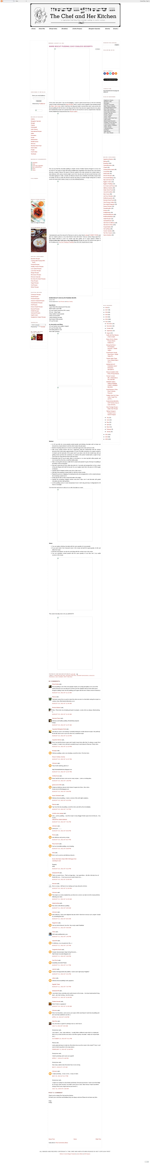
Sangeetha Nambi (56, 949)
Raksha (54, 804)
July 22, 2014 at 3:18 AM (60, 1088)
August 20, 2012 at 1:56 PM (61, 780)
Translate (42, 326)
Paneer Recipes (107, 206)
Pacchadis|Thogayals (108, 204)
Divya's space (73, 111)
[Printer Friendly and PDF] (97, 49)
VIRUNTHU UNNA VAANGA (59, 819)
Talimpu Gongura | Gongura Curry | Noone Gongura (111, 412)
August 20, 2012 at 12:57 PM (62, 771)
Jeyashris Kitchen (56, 739)
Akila (53, 852)
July (108, 417)
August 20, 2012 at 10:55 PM (62, 879)
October (109, 328)
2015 (106, 314)
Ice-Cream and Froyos (109, 186)
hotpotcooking (55, 903)
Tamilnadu (33, 154)
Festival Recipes (35, 264)
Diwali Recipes (35, 296)
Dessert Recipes (71, 675)
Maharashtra (34, 139)
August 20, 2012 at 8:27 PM (61, 839)
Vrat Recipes (34, 285)
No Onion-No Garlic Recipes (38, 279)
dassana (54, 883)
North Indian (34, 147)
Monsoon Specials (35, 276)
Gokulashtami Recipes (37, 302)
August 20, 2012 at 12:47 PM (62, 759)
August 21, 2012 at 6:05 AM (61, 908)
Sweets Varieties (107, 231)
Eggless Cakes (107, 181)
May (108, 422)
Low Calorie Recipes (36, 268)
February (109, 429)
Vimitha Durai (55, 776)
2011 (106, 434)
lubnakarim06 (55, 872)
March (108, 427)
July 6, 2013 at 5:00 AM (60, 1026)
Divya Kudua (55, 684)
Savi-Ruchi (55, 960)
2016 (106, 312)
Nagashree (55, 922)
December (109, 323)
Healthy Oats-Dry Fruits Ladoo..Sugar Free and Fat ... (112, 397)
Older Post (98, 1139)
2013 (106, 319)
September (110, 330)
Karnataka (33, 135)
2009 (106, 439)
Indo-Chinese (34, 129)
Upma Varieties (107, 235)
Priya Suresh (55, 843)
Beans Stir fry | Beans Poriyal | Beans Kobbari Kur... (112, 340)
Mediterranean (34, 141)
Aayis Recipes (69, 104)
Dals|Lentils (106, 173)
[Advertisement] (75, 34)
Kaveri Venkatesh (56, 795)
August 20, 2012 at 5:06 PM (61, 791)
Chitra (53, 931)
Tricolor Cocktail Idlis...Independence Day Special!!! (112, 377)
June (108, 420)
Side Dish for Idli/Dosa (109, 222)
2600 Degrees (87, 1153)
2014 (106, 317)
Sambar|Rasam (107, 220)
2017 (106, 310)
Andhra (33, 119)
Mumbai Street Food (36, 145)
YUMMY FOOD (94, 235)
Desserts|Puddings (83, 675)
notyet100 (54, 940)
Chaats (105, 167)
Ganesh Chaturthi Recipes (37, 300)
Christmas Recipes (36, 294)
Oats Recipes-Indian (108, 202)
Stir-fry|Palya (106, 229)
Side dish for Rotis (108, 224)
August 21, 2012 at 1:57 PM (61, 945)
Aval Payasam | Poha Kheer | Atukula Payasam (112, 391)
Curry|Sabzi (106, 171)
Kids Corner (59, 676)
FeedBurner (42, 103)
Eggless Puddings (108, 183)
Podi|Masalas (106, 212)
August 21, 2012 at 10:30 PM (62, 997)
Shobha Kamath (56, 1001)
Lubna (86, 235)
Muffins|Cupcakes (108, 198)
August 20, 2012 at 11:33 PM (62, 888)
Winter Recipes (35, 287)
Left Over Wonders (108, 196)
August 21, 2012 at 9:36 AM (61, 927)
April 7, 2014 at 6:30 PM (60, 1058)
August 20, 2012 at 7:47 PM (61, 809)
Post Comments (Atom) (62, 1142)
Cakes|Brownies (107, 165)
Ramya (54, 696)
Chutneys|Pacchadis (108, 169)
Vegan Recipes (35, 283)
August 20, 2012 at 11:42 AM (62, 714)
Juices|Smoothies (108, 192)
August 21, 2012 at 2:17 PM (61, 965)
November (109, 326)
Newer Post (52, 1139)
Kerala (32, 137)
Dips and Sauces (107, 179)
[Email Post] (77, 674)
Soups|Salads (107, 226)
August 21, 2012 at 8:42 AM (61, 918)
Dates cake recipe (55, 106)
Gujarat (33, 125)
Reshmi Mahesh (56, 707)
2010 (106, 436)
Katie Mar (54, 1021)
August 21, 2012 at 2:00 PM (61, 956)
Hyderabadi (34, 127)
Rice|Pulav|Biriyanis (108, 214)
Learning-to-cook (56, 860)
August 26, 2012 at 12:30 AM (62, 1006)
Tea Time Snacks (107, 233)
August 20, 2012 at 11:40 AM (62, 703)
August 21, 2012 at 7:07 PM (61, 986)
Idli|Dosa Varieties (108, 188)
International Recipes (36, 131)
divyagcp (54, 750)
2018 (106, 307)
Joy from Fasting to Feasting (66, 242)
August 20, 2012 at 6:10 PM (61, 800)
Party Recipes (34, 281)
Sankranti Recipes (35, 313)
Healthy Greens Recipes (37, 266)
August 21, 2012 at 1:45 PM (61, 936)
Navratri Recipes (35, 309)
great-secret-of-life (56, 784)
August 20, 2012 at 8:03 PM (61, 830)
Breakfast (105, 163)
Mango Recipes (35, 272)
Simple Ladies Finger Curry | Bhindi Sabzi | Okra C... (112, 360)
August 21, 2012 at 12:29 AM (62, 899)
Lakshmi (54, 969)
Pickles (105, 210)
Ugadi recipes (34, 315)
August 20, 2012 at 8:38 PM (61, 848)
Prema (54, 834)
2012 (106, 321)
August (109, 333)
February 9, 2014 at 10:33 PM (62, 1049)
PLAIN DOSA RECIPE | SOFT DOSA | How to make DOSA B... (112, 403)
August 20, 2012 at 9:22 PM (61, 868)
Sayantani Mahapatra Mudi (59, 729)
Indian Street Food (108, 190)
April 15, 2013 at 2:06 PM (60, 1017)
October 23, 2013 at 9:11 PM (62, 1038)
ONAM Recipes (35, 311)
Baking (105, 161)
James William (80, 1153)
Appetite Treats (56, 984)
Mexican (33, 143)
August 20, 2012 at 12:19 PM (62, 746)
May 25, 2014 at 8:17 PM (60, 1076)
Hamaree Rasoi (56, 718)
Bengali (33, 123)
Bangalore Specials (36, 121)
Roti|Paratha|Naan (108, 216)
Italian (32, 133)
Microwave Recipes (36, 274)
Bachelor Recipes (35, 258)
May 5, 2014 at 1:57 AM (60, 1067)
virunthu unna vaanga (57, 813)
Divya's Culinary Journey (58, 756)
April (108, 424)
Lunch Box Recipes (36, 270)
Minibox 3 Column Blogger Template (67, 1153)
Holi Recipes (34, 304)
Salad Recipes (107, 218)
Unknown (54, 763)
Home (75, 1139)
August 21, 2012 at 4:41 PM (61, 974)
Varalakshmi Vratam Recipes (38, 317)
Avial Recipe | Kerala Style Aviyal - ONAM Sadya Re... (112, 354)
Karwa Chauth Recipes (37, 306)
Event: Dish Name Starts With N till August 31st (64, 859)
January (109, 431)
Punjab (32, 149)
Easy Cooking (70, 301)
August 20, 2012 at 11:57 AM (62, 725)
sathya (54, 978)
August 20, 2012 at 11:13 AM (62, 692)
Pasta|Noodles (107, 208)
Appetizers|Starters (108, 159)
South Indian (34, 151)
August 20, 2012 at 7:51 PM (61, 822)
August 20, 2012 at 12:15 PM (62, 735)
